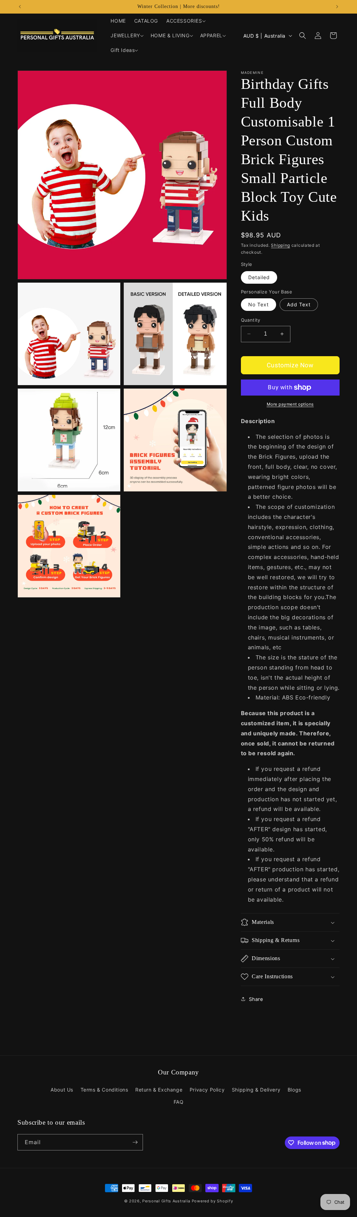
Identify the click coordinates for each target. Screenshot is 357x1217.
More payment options (290, 404)
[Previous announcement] (20, 6)
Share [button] (256, 999)
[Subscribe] (135, 1142)
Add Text (299, 304)
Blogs (294, 1090)
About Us (62, 1090)
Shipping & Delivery (256, 1090)
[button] (185, 21)
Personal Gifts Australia (166, 1201)
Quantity (250, 320)
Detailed (259, 277)
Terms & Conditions (104, 1090)
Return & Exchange (158, 1090)
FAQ (179, 1102)
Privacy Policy (207, 1090)
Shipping (280, 245)
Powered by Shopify (212, 1201)
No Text (258, 304)
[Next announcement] (337, 6)
